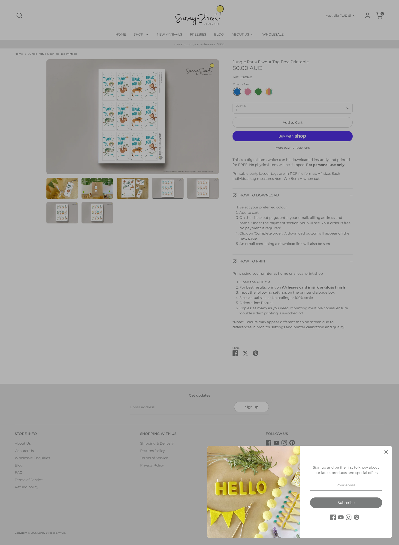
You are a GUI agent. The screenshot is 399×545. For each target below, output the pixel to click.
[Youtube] (341, 517)
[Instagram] (348, 517)
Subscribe (346, 502)
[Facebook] (333, 517)
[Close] (386, 452)
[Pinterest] (356, 517)
